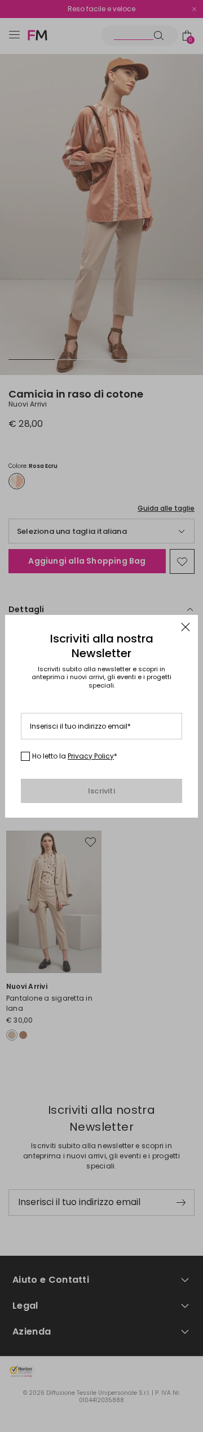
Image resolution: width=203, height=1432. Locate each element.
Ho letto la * (74, 756)
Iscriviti (101, 791)
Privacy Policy (91, 756)
